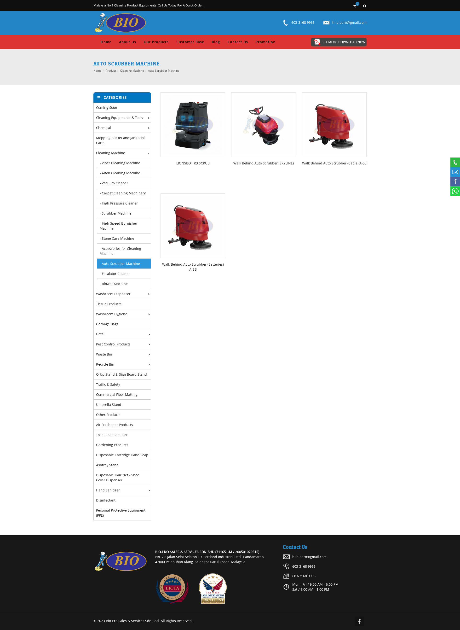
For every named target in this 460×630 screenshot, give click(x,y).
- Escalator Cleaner (115, 273)
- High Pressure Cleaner (119, 203)
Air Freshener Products (114, 424)
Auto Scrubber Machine (163, 71)
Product (111, 71)
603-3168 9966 (303, 22)
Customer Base (190, 42)
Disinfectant (105, 500)
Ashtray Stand (107, 465)
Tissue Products (108, 304)
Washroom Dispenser (113, 294)
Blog (216, 42)
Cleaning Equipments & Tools (119, 117)
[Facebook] (359, 621)
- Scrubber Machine (116, 213)
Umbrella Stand (108, 404)
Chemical (103, 127)
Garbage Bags (107, 324)
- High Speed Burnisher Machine (118, 226)
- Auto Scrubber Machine (120, 263)
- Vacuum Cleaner (114, 183)
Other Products (108, 414)
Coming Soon (106, 107)
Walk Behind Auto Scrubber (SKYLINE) (263, 163)
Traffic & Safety (108, 384)
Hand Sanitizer (108, 490)
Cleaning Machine (132, 71)
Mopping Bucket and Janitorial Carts (120, 140)
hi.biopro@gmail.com (349, 22)
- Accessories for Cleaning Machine (120, 251)
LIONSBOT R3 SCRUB (193, 163)
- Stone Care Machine (117, 238)
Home (106, 42)
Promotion (266, 42)
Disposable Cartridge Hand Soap (122, 455)
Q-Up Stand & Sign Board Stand (121, 374)
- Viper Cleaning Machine (120, 163)
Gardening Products (112, 445)
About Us (127, 42)
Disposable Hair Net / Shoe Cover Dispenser (117, 477)
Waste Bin (104, 354)
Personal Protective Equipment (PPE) (120, 513)
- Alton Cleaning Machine (120, 173)
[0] (354, 5)
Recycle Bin (105, 364)
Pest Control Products (113, 344)
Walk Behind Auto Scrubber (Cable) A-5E (334, 163)
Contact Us (238, 42)
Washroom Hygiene (111, 314)
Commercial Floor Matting (117, 394)
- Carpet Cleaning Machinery (123, 193)
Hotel (100, 334)
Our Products (156, 42)
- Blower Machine (114, 283)
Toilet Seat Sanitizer (112, 434)
